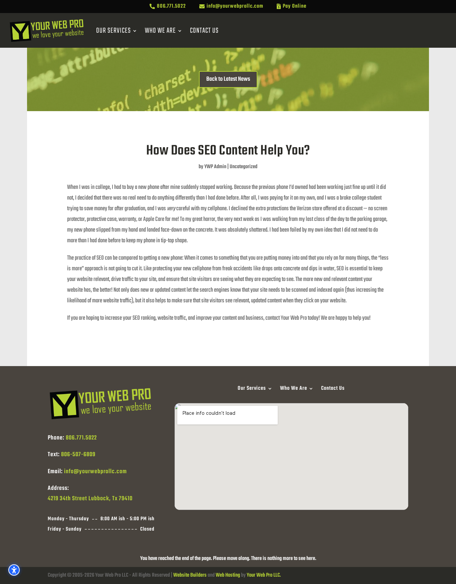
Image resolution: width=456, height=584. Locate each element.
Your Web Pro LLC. (264, 575)
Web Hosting (228, 575)
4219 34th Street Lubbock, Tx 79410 (90, 499)
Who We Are (160, 30)
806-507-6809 (78, 455)
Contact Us (204, 30)
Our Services (113, 30)
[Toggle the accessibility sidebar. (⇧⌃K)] (14, 570)
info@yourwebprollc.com (95, 472)
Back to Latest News (228, 79)
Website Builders (190, 575)
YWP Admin (215, 167)
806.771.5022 (81, 438)
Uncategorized (243, 167)
